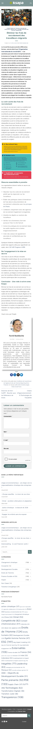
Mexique (6, 670)
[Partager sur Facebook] (11, 374)
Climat (18, 617)
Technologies (14, 687)
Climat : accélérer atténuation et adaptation (17, 501)
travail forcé (18, 386)
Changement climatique (9, 562)
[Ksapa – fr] (16, 3)
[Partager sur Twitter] (14, 374)
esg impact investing (21, 642)
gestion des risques (6, 655)
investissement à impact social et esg (16, 660)
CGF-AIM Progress (14, 247)
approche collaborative (10, 609)
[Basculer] (30, 562)
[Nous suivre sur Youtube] (6, 721)
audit (16, 384)
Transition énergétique (8, 586)
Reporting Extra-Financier (20, 30)
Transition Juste (9, 694)
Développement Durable (9, 569)
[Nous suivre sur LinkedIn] (4, 721)
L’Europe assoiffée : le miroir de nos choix (16, 494)
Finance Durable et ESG (9, 576)
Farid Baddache (24, 43)
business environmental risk (14, 612)
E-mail (6, 440)
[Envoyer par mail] (18, 374)
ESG (7, 641)
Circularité (4, 566)
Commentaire (8, 416)
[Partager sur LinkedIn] (21, 374)
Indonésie (7, 658)
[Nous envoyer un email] (2, 721)
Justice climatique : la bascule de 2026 (15, 507)
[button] (2, 3)
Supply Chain (15, 684)
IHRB (23, 247)
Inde (24, 655)
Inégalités (8, 663)
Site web (6, 448)
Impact (3, 580)
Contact (24, 721)
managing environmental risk (15, 667)
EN (31, 3)
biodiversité (22, 609)
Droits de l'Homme (16, 29)
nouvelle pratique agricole (20, 670)
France (25, 652)
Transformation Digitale (12, 691)
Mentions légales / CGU (8, 709)
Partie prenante (12, 680)
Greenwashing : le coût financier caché (14, 544)
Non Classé (5, 583)
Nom (5, 431)
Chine (8, 617)
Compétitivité (10, 620)
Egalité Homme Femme (17, 638)
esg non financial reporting (10, 645)
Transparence (12, 697)
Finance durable (14, 652)
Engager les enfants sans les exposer (14, 514)
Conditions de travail (13, 28)
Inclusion (16, 655)
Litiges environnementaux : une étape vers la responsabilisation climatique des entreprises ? (16, 485)
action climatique (10, 606)
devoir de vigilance (12, 628)
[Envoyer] (30, 552)
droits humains (21, 384)
